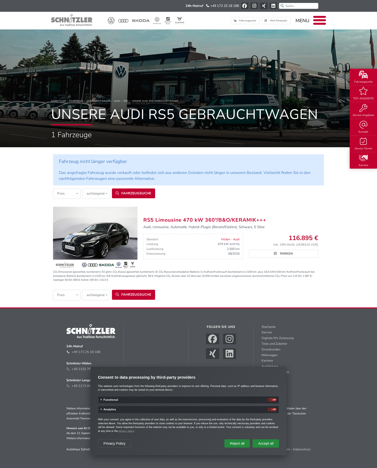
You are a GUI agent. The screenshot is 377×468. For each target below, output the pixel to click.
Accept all (266, 443)
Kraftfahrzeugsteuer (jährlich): (129, 276)
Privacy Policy (114, 443)
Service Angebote (363, 115)
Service (267, 332)
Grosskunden (271, 349)
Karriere (363, 165)
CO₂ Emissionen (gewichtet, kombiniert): (77, 272)
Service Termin (363, 148)
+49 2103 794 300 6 (87, 369)
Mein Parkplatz (278, 20)
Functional (110, 400)
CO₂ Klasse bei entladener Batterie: (179, 272)
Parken (286, 253)
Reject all (237, 443)
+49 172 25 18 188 (224, 6)
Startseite (269, 327)
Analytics (109, 409)
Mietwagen (269, 355)
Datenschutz (302, 449)
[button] (67, 193)
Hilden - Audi (230, 239)
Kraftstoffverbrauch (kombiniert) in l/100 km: (230, 272)
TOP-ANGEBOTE (363, 98)
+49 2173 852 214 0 (87, 386)
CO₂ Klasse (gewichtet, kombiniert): (134, 272)
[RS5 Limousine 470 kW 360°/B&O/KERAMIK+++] (95, 238)
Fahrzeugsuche (363, 82)
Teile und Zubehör (274, 344)
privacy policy (126, 431)
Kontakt (363, 132)
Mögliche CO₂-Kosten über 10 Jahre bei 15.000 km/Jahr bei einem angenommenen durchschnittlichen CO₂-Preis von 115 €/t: (228, 276)
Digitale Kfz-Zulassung (278, 338)
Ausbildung (270, 366)
